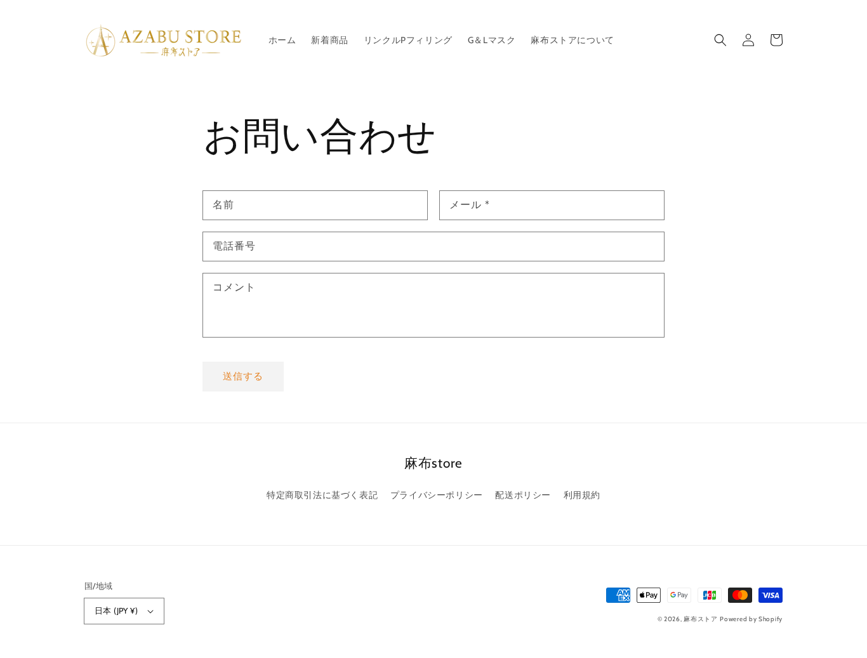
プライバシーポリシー (436, 495)
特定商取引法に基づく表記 (322, 495)
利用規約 (582, 495)
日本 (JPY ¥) (116, 610)
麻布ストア (701, 619)
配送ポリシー (523, 495)
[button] (720, 40)
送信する (243, 376)
